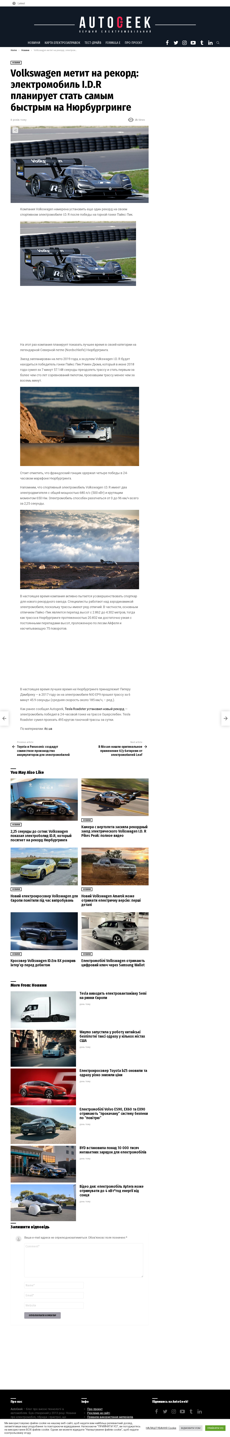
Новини (34, 43)
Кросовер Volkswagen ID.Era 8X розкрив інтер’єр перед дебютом (43, 962)
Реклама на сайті (98, 1413)
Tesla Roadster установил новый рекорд (94, 709)
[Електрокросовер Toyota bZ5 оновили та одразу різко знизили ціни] (43, 1087)
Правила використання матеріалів (110, 1417)
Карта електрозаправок (62, 43)
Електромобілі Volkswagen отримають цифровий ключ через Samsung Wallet (113, 962)
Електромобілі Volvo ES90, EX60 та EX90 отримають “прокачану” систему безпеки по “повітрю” (114, 1113)
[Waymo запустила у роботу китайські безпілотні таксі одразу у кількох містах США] (43, 1048)
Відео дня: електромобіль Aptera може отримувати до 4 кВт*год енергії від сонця (112, 1190)
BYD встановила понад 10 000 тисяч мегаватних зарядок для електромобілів (113, 1150)
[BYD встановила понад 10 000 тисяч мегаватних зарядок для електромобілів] (43, 1164)
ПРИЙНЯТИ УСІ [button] (215, 1428)
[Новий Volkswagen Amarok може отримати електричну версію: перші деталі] (115, 867)
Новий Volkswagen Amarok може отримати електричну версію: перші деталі (111, 900)
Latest (21, 3)
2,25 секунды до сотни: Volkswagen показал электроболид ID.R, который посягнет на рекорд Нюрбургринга (41, 835)
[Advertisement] (79, 315)
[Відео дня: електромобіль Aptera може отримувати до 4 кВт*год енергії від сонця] (43, 1202)
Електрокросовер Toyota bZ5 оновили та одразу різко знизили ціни (113, 1072)
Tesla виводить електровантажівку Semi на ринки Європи (113, 995)
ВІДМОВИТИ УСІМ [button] (190, 1428)
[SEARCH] (218, 43)
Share (15, 130)
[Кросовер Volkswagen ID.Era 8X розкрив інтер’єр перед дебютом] (44, 931)
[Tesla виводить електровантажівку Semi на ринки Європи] (43, 1009)
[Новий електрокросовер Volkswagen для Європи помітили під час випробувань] (44, 867)
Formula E (112, 43)
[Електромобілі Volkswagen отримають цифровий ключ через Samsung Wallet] (115, 931)
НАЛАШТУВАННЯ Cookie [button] (161, 1428)
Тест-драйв (92, 43)
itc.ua (48, 729)
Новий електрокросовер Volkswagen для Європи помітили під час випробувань (44, 898)
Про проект (133, 43)
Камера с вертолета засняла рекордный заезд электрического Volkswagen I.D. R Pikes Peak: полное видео (114, 831)
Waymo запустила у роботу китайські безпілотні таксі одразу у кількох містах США (112, 1036)
